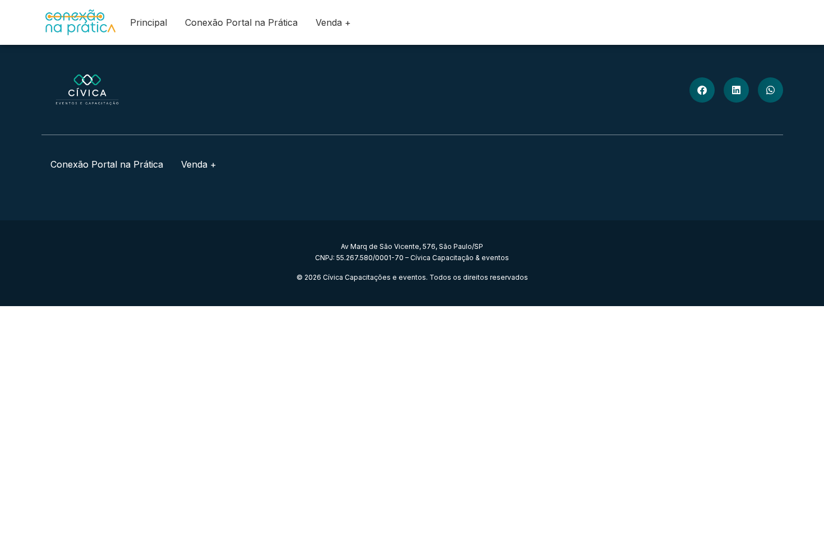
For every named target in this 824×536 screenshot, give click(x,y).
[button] (702, 90)
